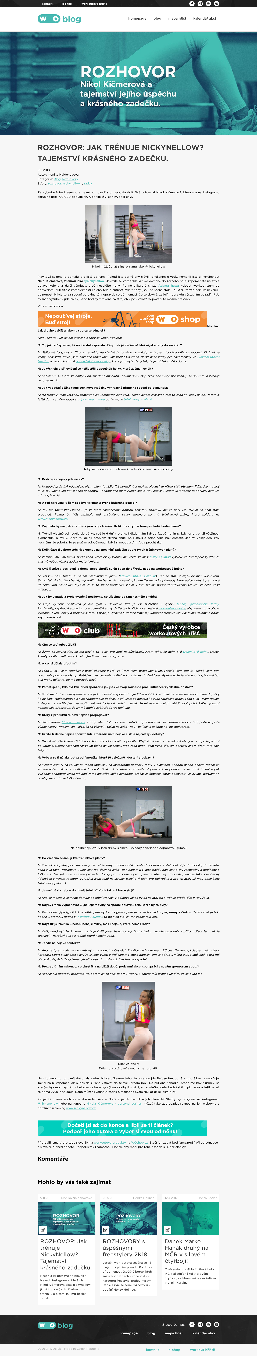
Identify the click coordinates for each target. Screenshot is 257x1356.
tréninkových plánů (138, 399)
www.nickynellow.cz (81, 1108)
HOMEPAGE (137, 18)
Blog (157, 18)
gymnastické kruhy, (204, 604)
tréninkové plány (195, 651)
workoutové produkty (110, 1142)
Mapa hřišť (177, 18)
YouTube (208, 3)
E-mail (216, 3)
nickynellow (71, 183)
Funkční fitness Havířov (137, 576)
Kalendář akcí (204, 18)
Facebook (192, 3)
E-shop (67, 3)
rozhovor (54, 183)
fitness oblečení (73, 722)
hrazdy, (182, 604)
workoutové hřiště (172, 608)
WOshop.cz (139, 1142)
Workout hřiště (202, 1350)
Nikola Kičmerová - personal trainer (114, 1103)
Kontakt (47, 3)
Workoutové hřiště (94, 3)
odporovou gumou (91, 399)
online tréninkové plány (93, 361)
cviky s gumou (159, 557)
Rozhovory (70, 179)
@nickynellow (94, 281)
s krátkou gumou (90, 917)
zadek (88, 183)
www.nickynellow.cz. (53, 519)
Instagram (200, 3)
